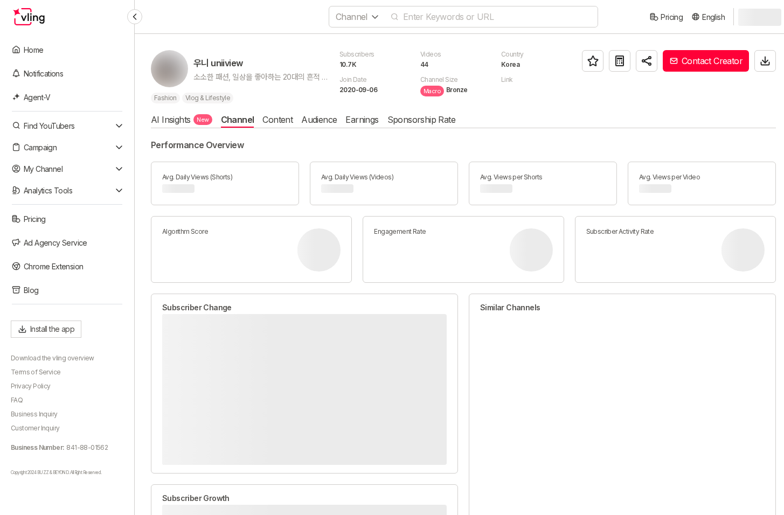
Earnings (361, 119)
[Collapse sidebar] (134, 16)
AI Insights (180, 119)
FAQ (17, 400)
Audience (319, 119)
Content (277, 119)
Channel (237, 119)
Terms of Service (35, 372)
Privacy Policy (31, 386)
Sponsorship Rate (421, 119)
